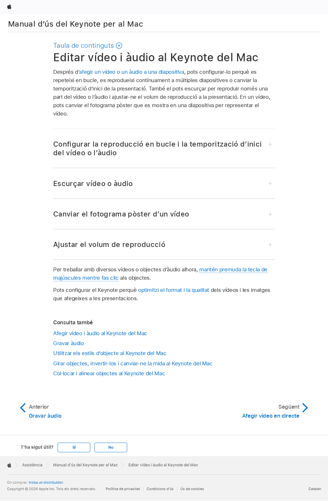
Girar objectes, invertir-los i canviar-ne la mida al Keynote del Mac (133, 363)
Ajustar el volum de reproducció (109, 244)
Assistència (32, 465)
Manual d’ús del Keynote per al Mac (75, 24)
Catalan (314, 489)
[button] (88, 45)
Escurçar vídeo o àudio (93, 183)
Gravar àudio (68, 343)
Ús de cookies (192, 489)
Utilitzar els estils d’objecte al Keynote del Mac (110, 353)
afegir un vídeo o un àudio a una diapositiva (131, 72)
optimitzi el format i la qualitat (173, 290)
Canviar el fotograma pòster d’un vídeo (121, 214)
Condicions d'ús (160, 489)
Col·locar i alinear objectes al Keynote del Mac (109, 373)
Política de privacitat (123, 489)
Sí (74, 447)
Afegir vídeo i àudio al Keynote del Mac (100, 333)
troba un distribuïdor (46, 482)
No (110, 447)
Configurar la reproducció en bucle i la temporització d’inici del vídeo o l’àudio (157, 148)
